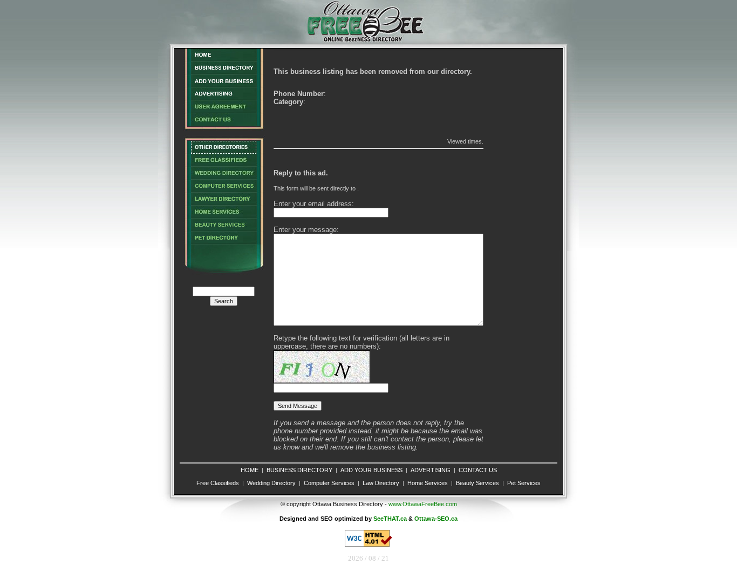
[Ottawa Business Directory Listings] (223, 71)
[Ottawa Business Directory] (223, 58)
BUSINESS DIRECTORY (299, 470)
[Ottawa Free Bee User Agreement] (223, 110)
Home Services (427, 483)
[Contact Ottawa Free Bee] (223, 123)
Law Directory (381, 483)
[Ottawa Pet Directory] (223, 241)
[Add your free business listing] (223, 84)
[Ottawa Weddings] (223, 176)
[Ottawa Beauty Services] (223, 228)
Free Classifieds (217, 483)
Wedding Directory (271, 483)
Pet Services (524, 483)
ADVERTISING (431, 470)
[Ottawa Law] (223, 202)
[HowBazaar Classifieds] (223, 163)
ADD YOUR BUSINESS (371, 470)
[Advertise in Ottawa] (223, 97)
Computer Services (329, 483)
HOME (249, 470)
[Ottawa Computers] (223, 189)
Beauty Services (477, 483)
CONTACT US (478, 470)
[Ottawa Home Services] (223, 215)
